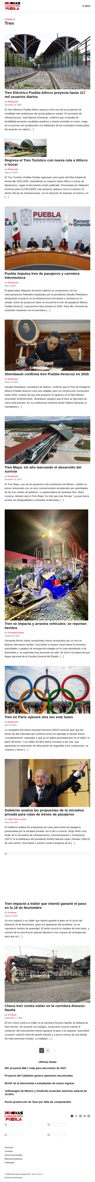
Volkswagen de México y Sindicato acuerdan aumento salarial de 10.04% (46, 1092)
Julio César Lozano (17, 819)
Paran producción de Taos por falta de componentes (38, 1101)
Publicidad (9, 1163)
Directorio (9, 1147)
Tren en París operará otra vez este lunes (39, 717)
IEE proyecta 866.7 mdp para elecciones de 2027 (35, 1068)
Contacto (9, 1151)
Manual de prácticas (13, 1159)
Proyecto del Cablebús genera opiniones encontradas (39, 1075)
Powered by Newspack (14, 1178)
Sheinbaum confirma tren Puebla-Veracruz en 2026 (47, 374)
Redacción (13, 102)
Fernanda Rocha (16, 633)
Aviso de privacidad (13, 1155)
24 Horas (12, 913)
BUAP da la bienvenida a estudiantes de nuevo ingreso (39, 1083)
